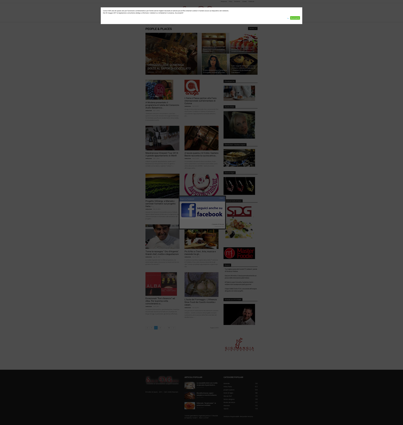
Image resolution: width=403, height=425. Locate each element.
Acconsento (295, 18)
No (288, 18)
